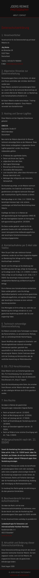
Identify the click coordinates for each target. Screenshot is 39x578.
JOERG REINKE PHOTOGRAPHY (20, 572)
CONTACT (22, 15)
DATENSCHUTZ (24, 575)
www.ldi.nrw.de (7, 535)
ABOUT (15, 15)
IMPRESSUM (14, 575)
